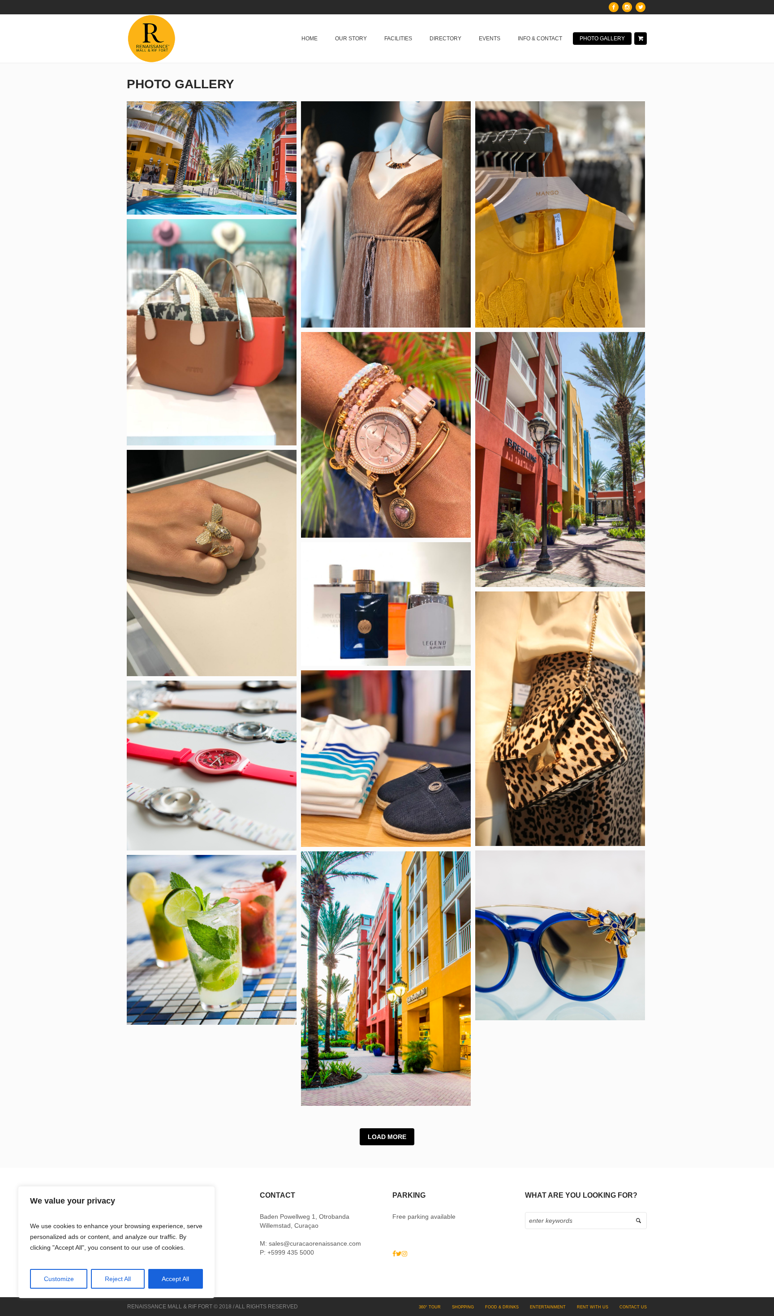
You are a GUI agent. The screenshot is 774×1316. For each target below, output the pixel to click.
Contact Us (633, 1307)
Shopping (463, 1307)
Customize (59, 1278)
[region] (116, 1242)
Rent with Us (592, 1307)
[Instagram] (627, 7)
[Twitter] (640, 7)
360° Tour (430, 1307)
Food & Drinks (502, 1307)
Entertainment (548, 1307)
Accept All (175, 1278)
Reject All (118, 1278)
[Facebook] (614, 7)
